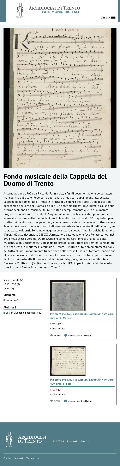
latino (9, 288)
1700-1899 (12, 284)
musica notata (13, 280)
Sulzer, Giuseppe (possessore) (24, 312)
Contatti (18, 458)
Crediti (7, 458)
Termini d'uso (33, 458)
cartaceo (12, 300)
